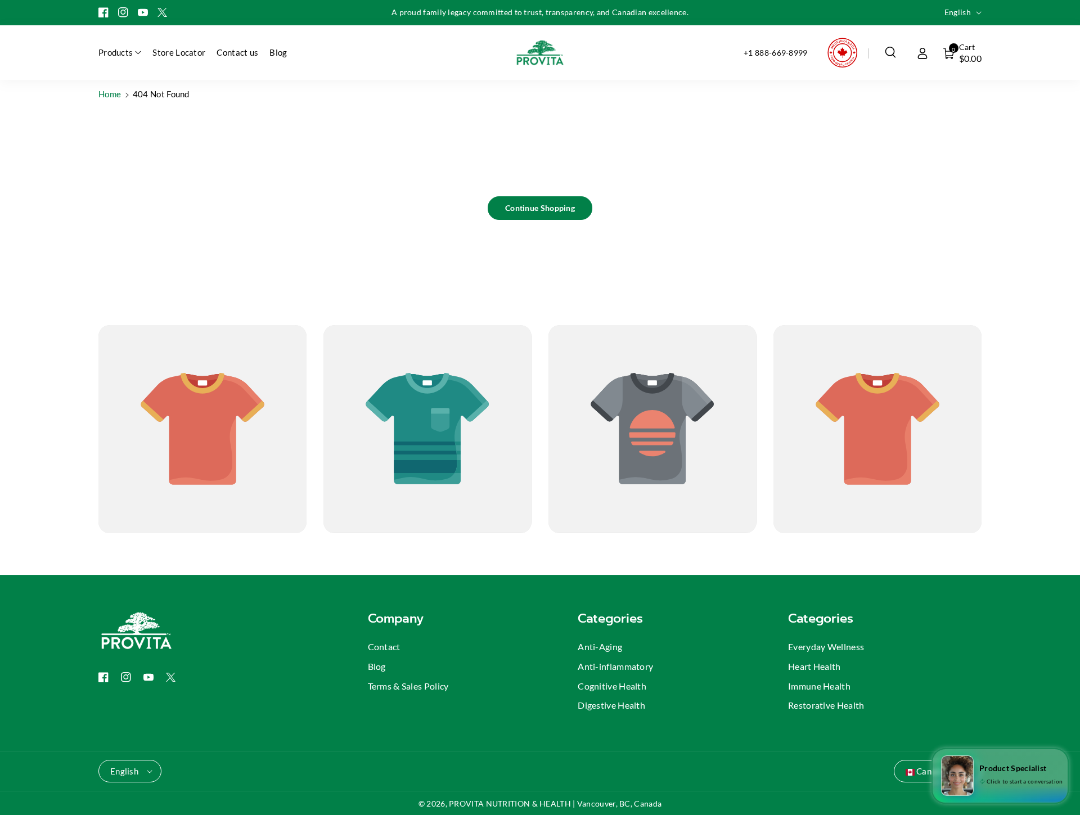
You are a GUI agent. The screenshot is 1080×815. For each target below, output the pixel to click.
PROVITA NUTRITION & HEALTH (510, 803)
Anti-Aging (600, 646)
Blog (377, 666)
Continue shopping (540, 208)
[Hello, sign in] (922, 52)
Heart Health (814, 666)
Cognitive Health (612, 686)
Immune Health (819, 686)
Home (109, 94)
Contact (384, 646)
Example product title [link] (143, 551)
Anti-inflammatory (615, 666)
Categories (610, 618)
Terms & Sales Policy (408, 686)
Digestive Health (611, 705)
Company (396, 618)
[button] (890, 52)
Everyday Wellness (826, 646)
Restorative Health (826, 705)
